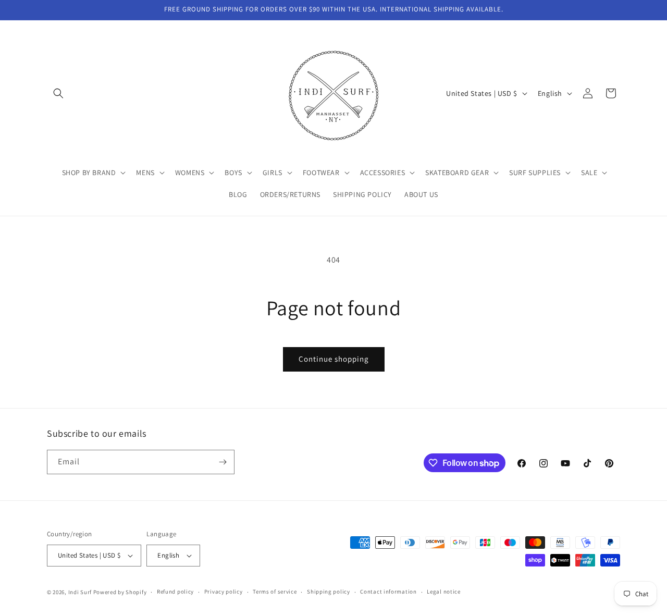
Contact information (388, 591)
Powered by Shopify (120, 592)
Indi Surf (80, 592)
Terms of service (275, 591)
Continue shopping (334, 359)
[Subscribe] (222, 462)
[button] (58, 93)
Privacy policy (223, 591)
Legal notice (443, 591)
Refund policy (175, 591)
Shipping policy (328, 591)
